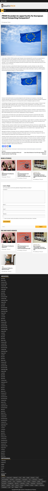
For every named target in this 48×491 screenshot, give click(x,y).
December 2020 (4, 365)
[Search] (46, 10)
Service (21, 485)
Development (19, 481)
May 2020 (3, 374)
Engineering (35, 172)
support (36, 485)
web (12, 487)
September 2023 (4, 311)
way (9, 487)
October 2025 (3, 285)
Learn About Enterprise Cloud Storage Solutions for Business (35, 153)
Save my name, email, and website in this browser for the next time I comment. (20, 218)
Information (4, 483)
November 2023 (4, 309)
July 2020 (3, 373)
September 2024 (4, 300)
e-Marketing (3, 460)
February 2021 (3, 362)
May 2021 (3, 356)
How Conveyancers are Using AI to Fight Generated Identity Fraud (24, 175)
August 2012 (3, 447)
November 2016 (4, 398)
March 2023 (3, 320)
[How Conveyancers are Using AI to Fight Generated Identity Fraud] (24, 165)
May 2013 (3, 431)
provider (8, 485)
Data (14, 481)
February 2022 (3, 342)
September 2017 (4, 382)
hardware (43, 481)
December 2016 (4, 396)
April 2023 (3, 318)
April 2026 (3, 278)
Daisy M (25, 178)
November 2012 (4, 442)
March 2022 (3, 340)
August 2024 (3, 302)
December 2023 (4, 307)
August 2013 (3, 425)
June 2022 (3, 334)
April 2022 (3, 338)
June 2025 (3, 291)
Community (34, 479)
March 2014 (3, 413)
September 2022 (4, 329)
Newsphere (27, 489)
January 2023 (3, 324)
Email (4, 209)
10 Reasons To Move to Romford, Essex (7, 269)
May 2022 (3, 336)
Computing (4, 481)
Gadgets (2, 464)
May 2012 (3, 453)
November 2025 (4, 284)
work (21, 487)
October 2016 (3, 400)
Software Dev (3, 473)
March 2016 (3, 402)
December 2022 (4, 325)
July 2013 (3, 427)
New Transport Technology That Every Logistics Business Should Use (39, 175)
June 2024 (3, 304)
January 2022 (3, 344)
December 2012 (4, 440)
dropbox (28, 481)
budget (28, 477)
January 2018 (3, 380)
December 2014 (4, 407)
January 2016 (3, 404)
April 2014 (3, 411)
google (38, 481)
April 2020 (3, 376)
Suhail (9, 22)
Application (15, 477)
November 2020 (4, 367)
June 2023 (3, 316)
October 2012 (3, 444)
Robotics (2, 471)
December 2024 (4, 296)
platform (3, 485)
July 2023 (3, 314)
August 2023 (3, 313)
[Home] (2, 10)
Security (17, 485)
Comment (5, 189)
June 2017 (3, 385)
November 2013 (4, 420)
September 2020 (4, 369)
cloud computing (5, 479)
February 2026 (3, 282)
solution (31, 485)
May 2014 (3, 409)
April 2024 (3, 305)
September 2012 (4, 445)
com (30, 479)
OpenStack (33, 483)
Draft (24, 481)
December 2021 (4, 345)
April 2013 (3, 433)
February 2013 (3, 436)
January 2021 (3, 364)
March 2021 (3, 360)
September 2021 (4, 351)
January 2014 (3, 416)
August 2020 (3, 371)
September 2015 (4, 405)
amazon (3, 477)
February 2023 (3, 322)
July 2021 (3, 354)
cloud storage (17, 479)
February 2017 (3, 393)
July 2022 (3, 333)
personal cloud (39, 483)
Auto (20, 477)
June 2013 (3, 429)
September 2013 (4, 424)
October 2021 (3, 349)
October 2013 (3, 422)
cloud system (24, 479)
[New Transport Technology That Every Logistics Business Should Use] (39, 165)
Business (32, 477)
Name (4, 204)
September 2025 (4, 287)
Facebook (34, 481)
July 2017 (3, 384)
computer (40, 479)
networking (22, 483)
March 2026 (3, 280)
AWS (24, 477)
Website (4, 213)
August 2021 (3, 353)
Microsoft (16, 483)
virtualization (4, 487)
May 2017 (3, 387)
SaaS (13, 485)
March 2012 (3, 456)
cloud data (12, 479)
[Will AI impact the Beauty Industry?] (8, 165)
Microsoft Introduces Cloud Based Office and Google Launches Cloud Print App (11, 153)
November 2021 (4, 347)
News (3, 13)
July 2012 (3, 449)
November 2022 (4, 327)
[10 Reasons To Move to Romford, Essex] (8, 259)
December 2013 (4, 418)
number (27, 483)
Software (27, 485)
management (10, 483)
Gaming (2, 466)
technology (42, 485)
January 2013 (3, 438)
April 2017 (3, 389)
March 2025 (3, 294)
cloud (37, 477)
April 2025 (3, 293)
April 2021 (3, 358)
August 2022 (3, 331)
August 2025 (3, 289)
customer (9, 481)
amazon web (9, 477)
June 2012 (3, 451)
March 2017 (3, 391)
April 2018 (3, 378)
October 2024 (3, 298)
